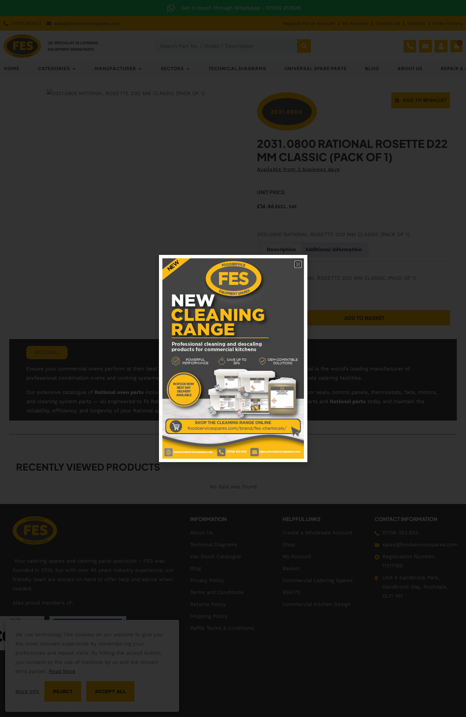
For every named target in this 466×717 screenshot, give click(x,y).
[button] (298, 264)
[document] (233, 358)
